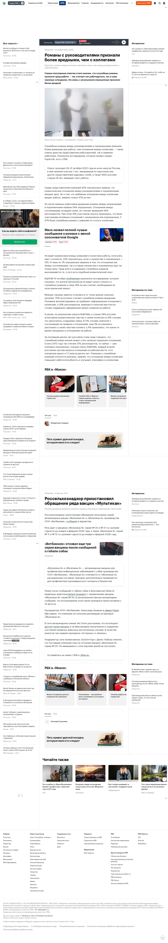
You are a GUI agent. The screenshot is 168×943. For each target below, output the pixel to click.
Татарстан (34, 872)
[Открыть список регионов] (154, 3)
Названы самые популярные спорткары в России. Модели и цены (89, 787)
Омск (32, 846)
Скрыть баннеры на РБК (93, 837)
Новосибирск (35, 843)
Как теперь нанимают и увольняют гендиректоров (120, 786)
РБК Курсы (115, 880)
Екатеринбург (35, 840)
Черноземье (34, 878)
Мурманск (34, 887)
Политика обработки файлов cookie (18, 929)
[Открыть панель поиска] (159, 3)
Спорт (5, 455)
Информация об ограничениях (15, 926)
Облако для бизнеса (118, 856)
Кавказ (32, 881)
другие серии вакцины (57, 626)
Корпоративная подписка (93, 843)
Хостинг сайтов (117, 864)
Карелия (33, 884)
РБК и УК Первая (9, 269)
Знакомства (115, 871)
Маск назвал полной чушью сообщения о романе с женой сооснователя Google (67, 233)
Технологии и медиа (10, 850)
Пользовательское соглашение (71, 926)
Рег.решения (116, 867)
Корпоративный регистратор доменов (122, 860)
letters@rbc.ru (43, 909)
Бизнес (6, 205)
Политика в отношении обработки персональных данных (110, 926)
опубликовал (73, 278)
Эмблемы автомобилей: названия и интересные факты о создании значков (148, 61)
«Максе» (84, 654)
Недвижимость (137, 515)
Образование (114, 790)
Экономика (7, 329)
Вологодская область (38, 853)
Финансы (135, 326)
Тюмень (33, 875)
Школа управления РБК (119, 883)
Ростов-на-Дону (36, 868)
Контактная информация (120, 840)
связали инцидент (76, 593)
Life (133, 53)
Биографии (7, 856)
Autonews (135, 65)
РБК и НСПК (7, 77)
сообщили (71, 521)
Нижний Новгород (37, 862)
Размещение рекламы (119, 846)
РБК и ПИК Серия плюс (11, 317)
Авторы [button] (48, 415)
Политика (6, 55)
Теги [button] (55, 415)
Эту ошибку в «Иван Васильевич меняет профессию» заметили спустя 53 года (148, 49)
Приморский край (37, 890)
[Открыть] (20, 3)
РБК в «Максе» (56, 369)
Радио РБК (14, 3)
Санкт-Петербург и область (40, 837)
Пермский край (36, 865)
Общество (7, 179)
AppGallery (142, 843)
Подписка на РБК (90, 840)
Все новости (10, 43)
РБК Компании (8, 752)
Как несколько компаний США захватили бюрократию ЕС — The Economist (145, 524)
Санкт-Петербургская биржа (42, 915)
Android (141, 840)
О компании (115, 837)
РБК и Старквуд (9, 479)
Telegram (60, 843)
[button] (154, 3)
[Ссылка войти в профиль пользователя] (164, 3)
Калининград (35, 856)
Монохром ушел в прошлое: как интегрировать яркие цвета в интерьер (148, 511)
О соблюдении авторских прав (44, 926)
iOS (139, 837)
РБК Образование (9, 862)
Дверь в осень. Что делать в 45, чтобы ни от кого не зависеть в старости (148, 73)
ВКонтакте (61, 837)
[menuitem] (35, 3)
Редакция (114, 843)
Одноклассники (63, 840)
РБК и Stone (7, 503)
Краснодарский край (38, 859)
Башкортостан (35, 850)
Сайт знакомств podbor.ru (121, 874)
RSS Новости (89, 853)
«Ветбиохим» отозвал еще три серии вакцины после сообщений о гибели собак (71, 547)
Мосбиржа (26, 915)
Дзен (59, 846)
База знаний (7, 859)
